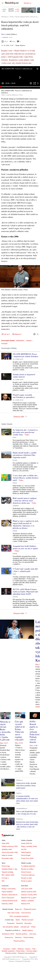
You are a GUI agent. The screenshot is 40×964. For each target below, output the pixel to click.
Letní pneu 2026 (26, 889)
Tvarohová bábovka (28, 875)
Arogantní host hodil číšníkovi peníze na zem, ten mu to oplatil (25, 547)
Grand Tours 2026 (27, 858)
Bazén (18, 920)
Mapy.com (18, 909)
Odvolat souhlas (10, 953)
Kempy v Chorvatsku (9, 889)
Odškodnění (20, 340)
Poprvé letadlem (7, 892)
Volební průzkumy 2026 (10, 846)
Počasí (15, 483)
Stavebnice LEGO (8, 934)
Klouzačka (28, 923)
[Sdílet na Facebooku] (34, 334)
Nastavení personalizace (26, 953)
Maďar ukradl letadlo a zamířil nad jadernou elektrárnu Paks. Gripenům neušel (24, 455)
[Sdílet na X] (38, 334)
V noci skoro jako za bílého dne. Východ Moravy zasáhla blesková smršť (25, 477)
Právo (3, 34)
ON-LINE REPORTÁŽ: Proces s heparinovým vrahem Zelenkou (25, 355)
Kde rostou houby (14, 913)
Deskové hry (9, 937)
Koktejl (15, 531)
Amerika (15, 597)
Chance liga (6, 866)
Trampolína (11, 923)
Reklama (21, 949)
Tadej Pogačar (26, 852)
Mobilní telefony (27, 930)
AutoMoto (16, 505)
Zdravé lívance (26, 872)
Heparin (29, 340)
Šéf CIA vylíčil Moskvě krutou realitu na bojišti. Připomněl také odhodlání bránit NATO (25, 591)
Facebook (6, 949)
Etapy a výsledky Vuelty (29, 846)
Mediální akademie (8, 951)
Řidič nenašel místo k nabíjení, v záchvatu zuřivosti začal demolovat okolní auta (25, 500)
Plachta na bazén (27, 920)
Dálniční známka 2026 (28, 892)
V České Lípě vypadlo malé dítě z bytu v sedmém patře (25, 569)
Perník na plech (26, 881)
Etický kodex (20, 951)
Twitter (14, 949)
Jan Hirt (23, 849)
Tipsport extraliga (7, 872)
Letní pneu (32, 934)
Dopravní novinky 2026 (29, 894)
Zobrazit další (18, 416)
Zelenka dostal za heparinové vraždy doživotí (24, 375)
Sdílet (13, 41)
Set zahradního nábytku (11, 927)
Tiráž (33, 949)
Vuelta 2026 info (26, 843)
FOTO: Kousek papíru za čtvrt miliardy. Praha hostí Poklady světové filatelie (34, 732)
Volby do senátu (7, 855)
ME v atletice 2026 (8, 875)
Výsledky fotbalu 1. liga (9, 869)
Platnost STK (25, 903)
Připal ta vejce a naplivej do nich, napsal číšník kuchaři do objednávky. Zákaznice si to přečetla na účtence (26, 524)
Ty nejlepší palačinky (28, 866)
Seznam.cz (27, 3)
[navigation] (2, 3)
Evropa (15, 460)
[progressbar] (20, 86)
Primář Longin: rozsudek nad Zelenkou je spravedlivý (24, 396)
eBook (6, 41)
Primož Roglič (25, 855)
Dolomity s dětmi (7, 903)
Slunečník (19, 923)
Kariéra (27, 949)
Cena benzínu (26, 913)
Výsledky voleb (7, 849)
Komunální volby (7, 858)
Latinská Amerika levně (9, 900)
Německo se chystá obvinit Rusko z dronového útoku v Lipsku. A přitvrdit (5, 730)
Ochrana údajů (31, 951)
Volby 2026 (5, 843)
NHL (3, 881)
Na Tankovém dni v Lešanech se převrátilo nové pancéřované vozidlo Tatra (25, 432)
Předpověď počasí (30, 909)
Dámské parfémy (21, 934)
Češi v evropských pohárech (19, 916)
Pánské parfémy (19, 941)
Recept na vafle (26, 878)
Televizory (18, 937)
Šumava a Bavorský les (9, 894)
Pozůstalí (4, 343)
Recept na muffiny (27, 869)
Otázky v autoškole (27, 900)
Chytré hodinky (28, 937)
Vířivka (33, 927)
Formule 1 (5, 878)
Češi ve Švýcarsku (8, 897)
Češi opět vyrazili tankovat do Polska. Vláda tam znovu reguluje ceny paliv (20, 730)
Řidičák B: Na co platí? (28, 897)
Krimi (14, 437)
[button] (37, 68)
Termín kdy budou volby (10, 852)
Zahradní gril (25, 927)
